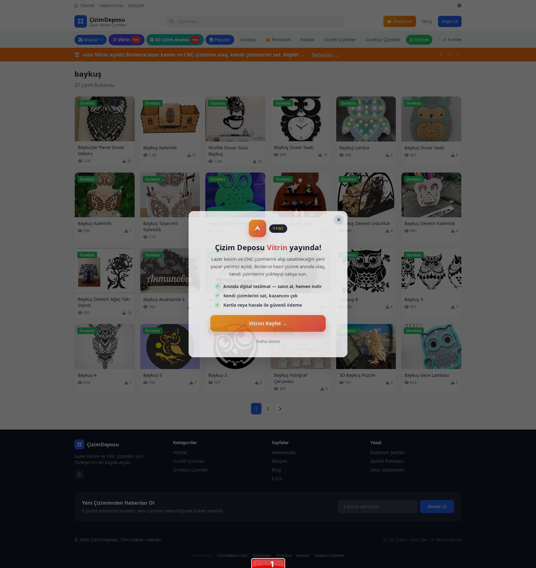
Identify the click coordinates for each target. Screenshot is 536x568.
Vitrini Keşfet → (268, 323)
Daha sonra (268, 341)
